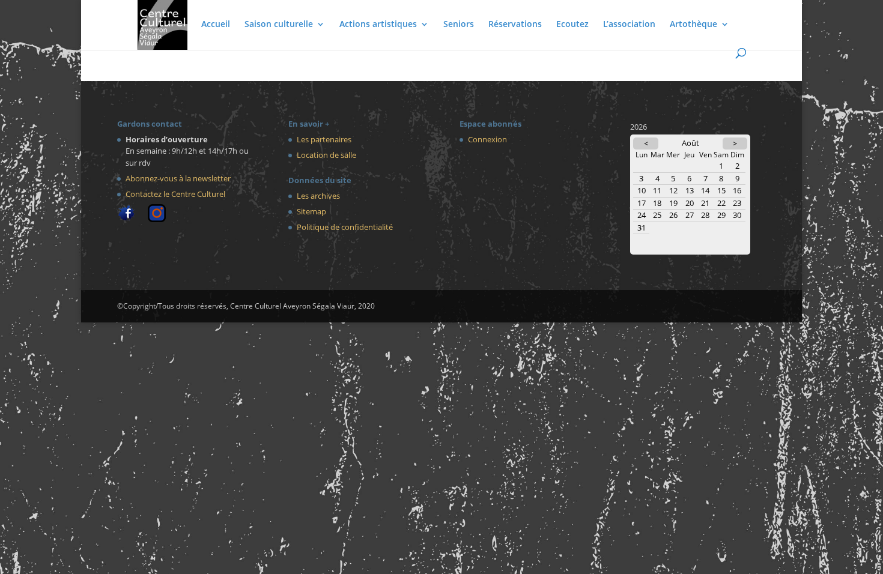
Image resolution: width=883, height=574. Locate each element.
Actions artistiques (378, 24)
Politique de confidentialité (345, 227)
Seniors (458, 24)
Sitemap (311, 211)
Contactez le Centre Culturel (175, 194)
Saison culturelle (278, 24)
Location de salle (326, 155)
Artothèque (693, 24)
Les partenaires (324, 139)
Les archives (318, 195)
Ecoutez (572, 24)
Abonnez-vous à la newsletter (178, 178)
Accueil (215, 24)
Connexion (487, 139)
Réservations (515, 24)
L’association (629, 24)
